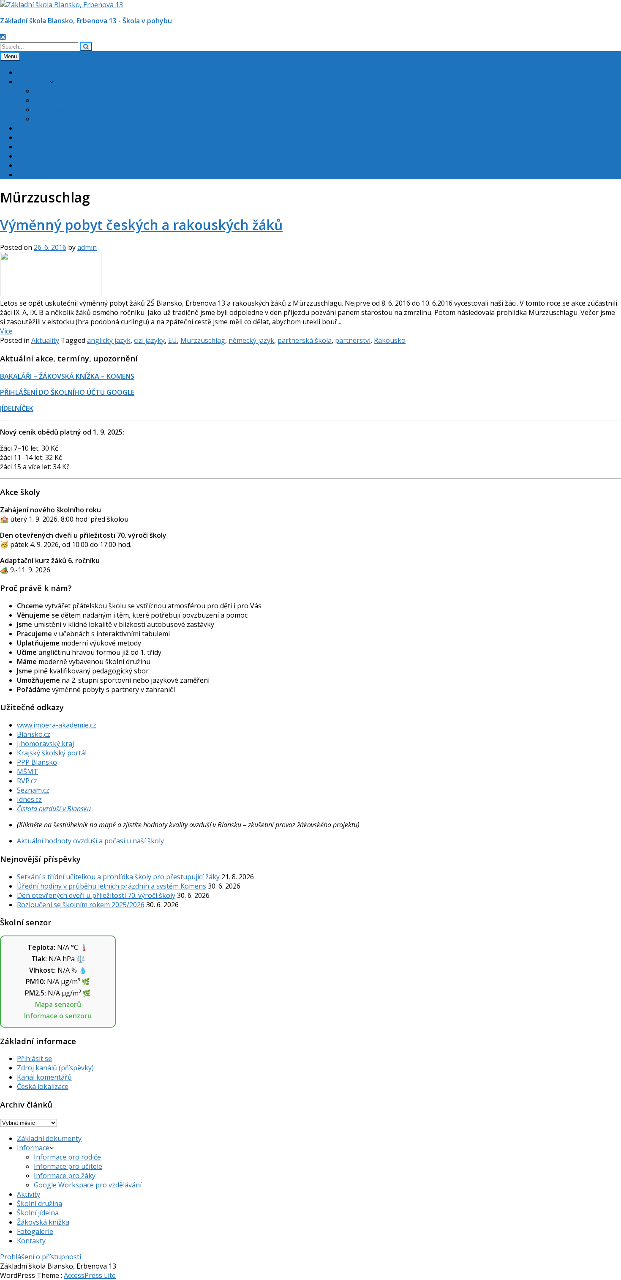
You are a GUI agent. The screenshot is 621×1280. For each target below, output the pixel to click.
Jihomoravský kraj (45, 743)
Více (6, 331)
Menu (10, 56)
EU (172, 340)
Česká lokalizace (42, 1086)
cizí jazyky (149, 340)
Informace (33, 81)
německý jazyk (251, 340)
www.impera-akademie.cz (56, 725)
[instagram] (3, 36)
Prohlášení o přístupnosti (40, 1256)
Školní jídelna (38, 146)
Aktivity (28, 128)
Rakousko (390, 340)
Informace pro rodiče (67, 91)
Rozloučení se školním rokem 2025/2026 (80, 904)
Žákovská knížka (43, 156)
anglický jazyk (109, 340)
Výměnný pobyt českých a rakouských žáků (141, 225)
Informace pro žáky (64, 109)
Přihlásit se (34, 1058)
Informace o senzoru (58, 1015)
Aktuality (45, 340)
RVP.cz (27, 780)
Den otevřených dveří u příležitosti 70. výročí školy (96, 895)
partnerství (352, 340)
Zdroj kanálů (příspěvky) (55, 1067)
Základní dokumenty (49, 72)
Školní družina (39, 137)
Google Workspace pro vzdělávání (88, 118)
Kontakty (31, 174)
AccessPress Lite (90, 1275)
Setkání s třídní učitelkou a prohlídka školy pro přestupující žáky (118, 876)
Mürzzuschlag (202, 340)
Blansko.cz (33, 734)
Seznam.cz (33, 790)
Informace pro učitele (68, 100)
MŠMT (27, 771)
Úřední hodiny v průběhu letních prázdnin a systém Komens (111, 886)
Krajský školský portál (52, 753)
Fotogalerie (35, 165)
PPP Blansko (37, 762)
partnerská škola (305, 340)
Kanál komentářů (44, 1077)
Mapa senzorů (58, 1004)
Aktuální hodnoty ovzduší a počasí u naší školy (90, 840)
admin (87, 247)
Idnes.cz (29, 799)
